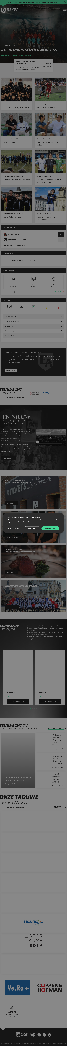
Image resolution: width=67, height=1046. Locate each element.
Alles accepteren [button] (50, 528)
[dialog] (33, 523)
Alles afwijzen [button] (32, 528)
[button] (15, 528)
